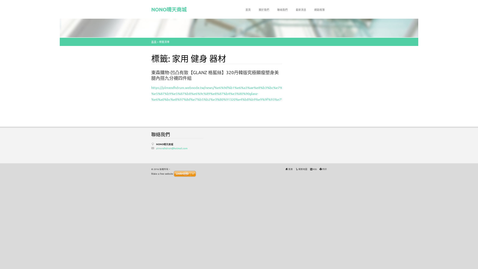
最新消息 (301, 9)
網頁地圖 (302, 169)
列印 (324, 169)
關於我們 (264, 9)
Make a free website (162, 173)
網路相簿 (319, 9)
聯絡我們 (282, 9)
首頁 (248, 9)
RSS (315, 169)
